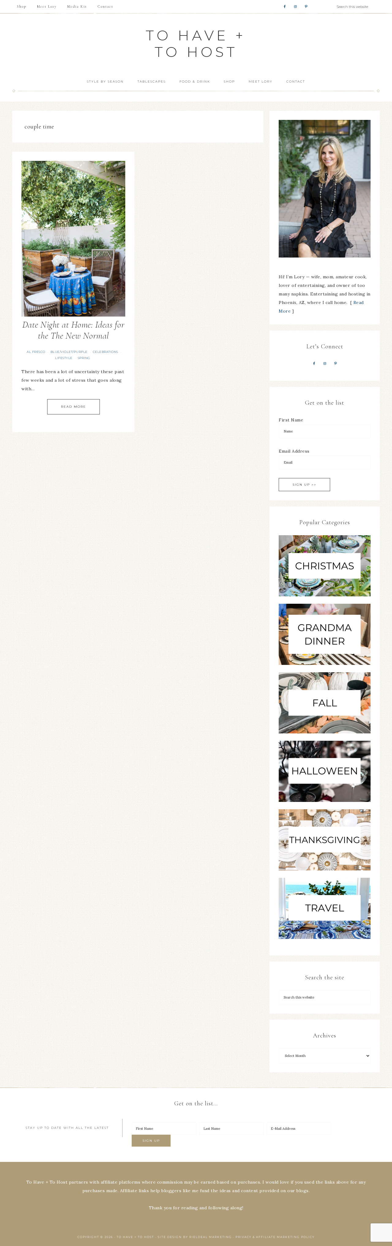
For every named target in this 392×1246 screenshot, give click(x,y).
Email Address (294, 451)
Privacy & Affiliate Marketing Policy (275, 1237)
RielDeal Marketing (210, 1237)
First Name (291, 420)
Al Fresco (36, 352)
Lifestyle (64, 358)
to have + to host (196, 43)
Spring (84, 358)
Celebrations (105, 352)
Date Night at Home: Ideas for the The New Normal (73, 330)
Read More (73, 407)
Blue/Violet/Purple (69, 352)
